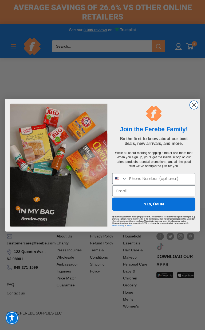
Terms (129, 225)
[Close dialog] (194, 105)
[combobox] (119, 178)
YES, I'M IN (154, 204)
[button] (12, 318)
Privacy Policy (118, 225)
